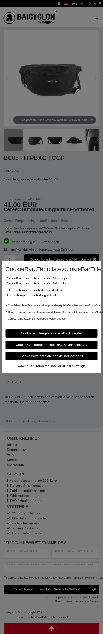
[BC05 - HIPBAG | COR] (16, 141)
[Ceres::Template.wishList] (89, 3)
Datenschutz (16, 450)
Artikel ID (14, 382)
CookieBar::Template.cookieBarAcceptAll (51, 333)
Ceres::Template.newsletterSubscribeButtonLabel (49, 589)
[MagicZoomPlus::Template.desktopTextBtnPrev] (7, 78)
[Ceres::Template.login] (59, 3)
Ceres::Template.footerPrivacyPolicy (35, 290)
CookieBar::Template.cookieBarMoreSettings (52, 365)
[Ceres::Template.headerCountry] (66, 3)
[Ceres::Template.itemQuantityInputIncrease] (18, 257)
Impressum (15, 465)
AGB (10, 455)
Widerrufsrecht (21, 495)
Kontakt (12, 460)
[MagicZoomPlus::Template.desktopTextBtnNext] (95, 78)
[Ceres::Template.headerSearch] (82, 3)
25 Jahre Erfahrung (27, 513)
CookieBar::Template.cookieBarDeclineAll (51, 356)
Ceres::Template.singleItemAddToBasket (60, 259)
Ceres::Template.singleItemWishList (32, 421)
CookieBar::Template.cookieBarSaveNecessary (51, 344)
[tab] (51, 382)
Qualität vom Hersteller (29, 518)
